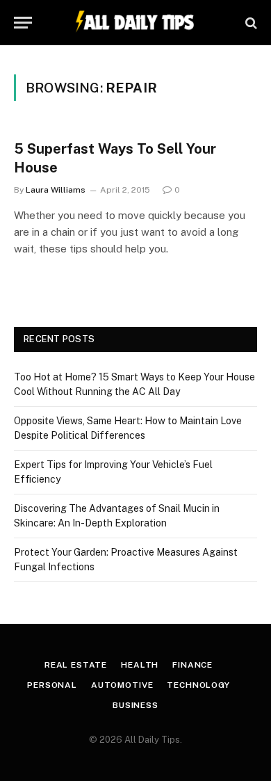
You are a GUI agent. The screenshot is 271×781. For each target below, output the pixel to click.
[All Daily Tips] (135, 22)
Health (139, 665)
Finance (192, 665)
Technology (198, 685)
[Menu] (23, 22)
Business (135, 705)
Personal (52, 685)
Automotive (122, 685)
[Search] (250, 22)
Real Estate (75, 665)
